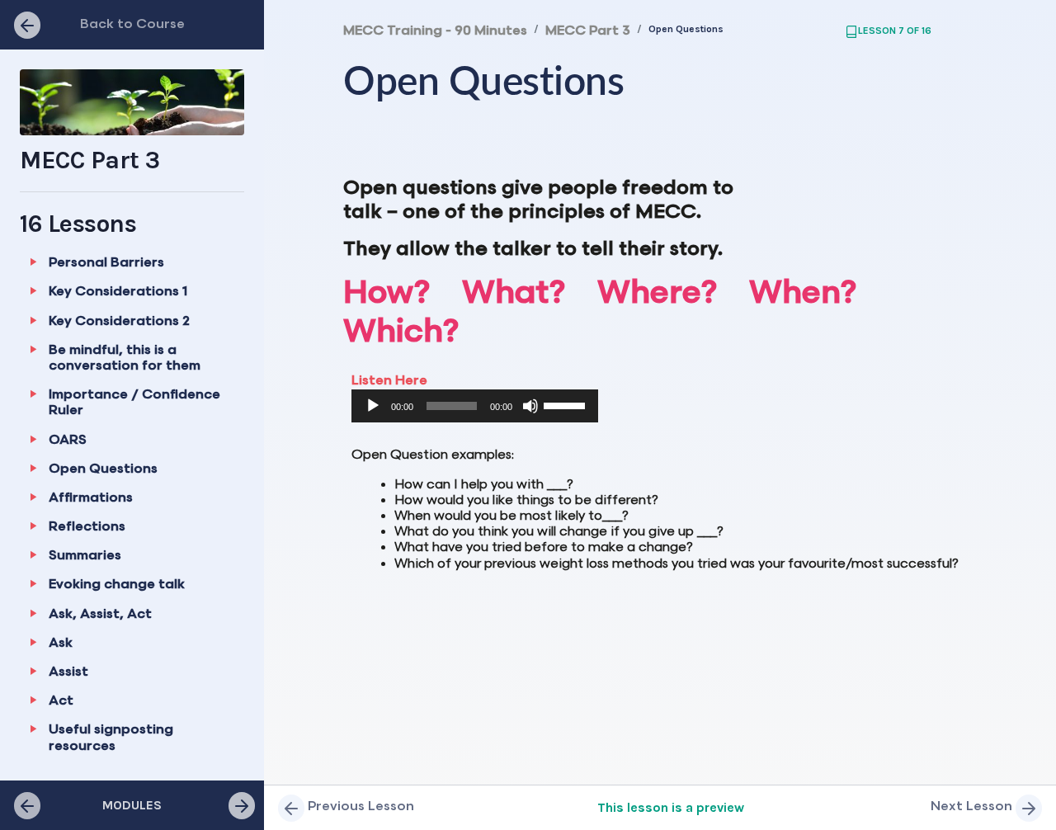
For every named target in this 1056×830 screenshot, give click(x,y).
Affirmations (91, 498)
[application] (474, 405)
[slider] (567, 404)
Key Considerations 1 (118, 291)
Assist (68, 672)
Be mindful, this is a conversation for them (124, 358)
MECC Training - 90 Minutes (435, 31)
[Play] (373, 406)
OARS (68, 440)
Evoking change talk (117, 584)
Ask (61, 643)
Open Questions (103, 469)
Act (61, 701)
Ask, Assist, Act (100, 614)
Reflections (87, 527)
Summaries (85, 556)
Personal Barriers (106, 263)
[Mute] (530, 406)
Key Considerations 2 (119, 321)
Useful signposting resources (111, 737)
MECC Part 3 (587, 31)
